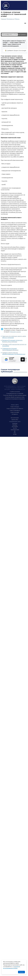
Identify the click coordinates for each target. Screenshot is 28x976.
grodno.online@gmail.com (18, 389)
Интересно (10, 19)
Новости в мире (14, 412)
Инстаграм (15, 426)
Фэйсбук (14, 425)
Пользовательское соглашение (14, 393)
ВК (14, 431)
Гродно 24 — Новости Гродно (15, 381)
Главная (3, 19)
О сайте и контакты (15, 391)
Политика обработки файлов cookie (14, 397)
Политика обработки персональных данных (14, 395)
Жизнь (17, 19)
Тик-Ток (15, 428)
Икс (15, 432)
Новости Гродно (14, 406)
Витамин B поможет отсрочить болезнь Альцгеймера (12, 341)
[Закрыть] (25, 40)
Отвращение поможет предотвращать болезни (10, 349)
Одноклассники (15, 429)
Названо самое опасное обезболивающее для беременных (13, 353)
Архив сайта (15, 419)
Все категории (15, 417)
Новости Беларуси (15, 410)
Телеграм (14, 423)
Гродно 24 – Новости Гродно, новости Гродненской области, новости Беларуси (6, 5)
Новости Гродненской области (15, 408)
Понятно (21, 972)
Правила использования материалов (15, 399)
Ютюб (14, 434)
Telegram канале (15, 332)
